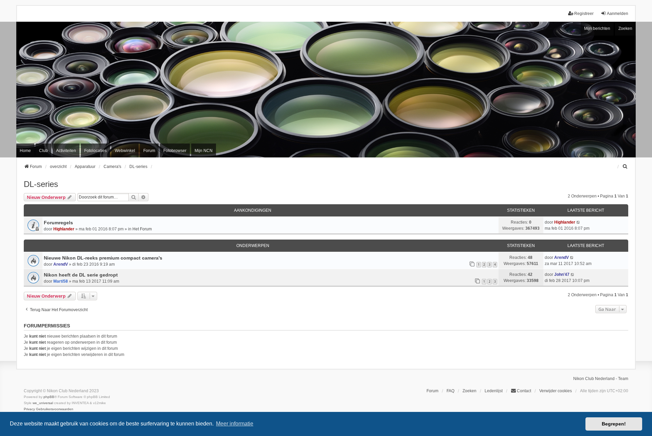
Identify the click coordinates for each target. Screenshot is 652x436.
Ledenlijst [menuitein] (494, 390)
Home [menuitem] (25, 150)
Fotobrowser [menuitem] (174, 150)
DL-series (41, 184)
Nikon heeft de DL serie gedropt (81, 275)
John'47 (561, 274)
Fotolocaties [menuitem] (95, 150)
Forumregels (58, 222)
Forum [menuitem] (149, 150)
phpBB (48, 397)
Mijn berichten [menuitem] (597, 28)
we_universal (43, 403)
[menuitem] (625, 167)
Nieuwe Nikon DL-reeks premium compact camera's (103, 258)
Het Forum (142, 229)
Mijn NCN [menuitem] (204, 150)
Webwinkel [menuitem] (125, 150)
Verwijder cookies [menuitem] (555, 390)
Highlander (63, 229)
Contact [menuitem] (524, 390)
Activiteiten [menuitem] (66, 150)
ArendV (60, 264)
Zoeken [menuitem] (469, 390)
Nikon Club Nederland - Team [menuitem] (600, 378)
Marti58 (60, 281)
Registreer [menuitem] (584, 13)
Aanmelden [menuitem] (617, 13)
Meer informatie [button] (234, 423)
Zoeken (625, 28)
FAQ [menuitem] (450, 390)
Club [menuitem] (43, 150)
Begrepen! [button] (614, 423)
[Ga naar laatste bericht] (578, 222)
